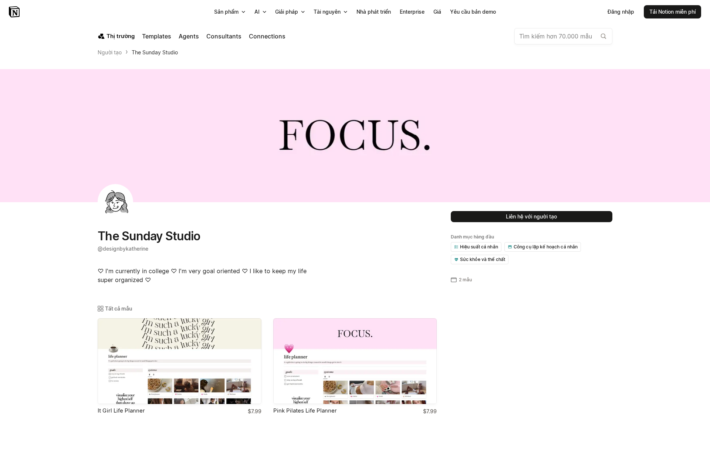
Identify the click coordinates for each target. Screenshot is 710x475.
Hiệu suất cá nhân (479, 247)
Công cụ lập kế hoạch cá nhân (546, 247)
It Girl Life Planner (121, 410)
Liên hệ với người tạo (531, 216)
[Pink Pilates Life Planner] (355, 361)
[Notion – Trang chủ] (15, 12)
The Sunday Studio (155, 52)
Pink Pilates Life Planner (305, 410)
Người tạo (110, 52)
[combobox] (563, 36)
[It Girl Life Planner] (179, 361)
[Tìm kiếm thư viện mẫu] (603, 36)
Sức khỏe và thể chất (483, 259)
